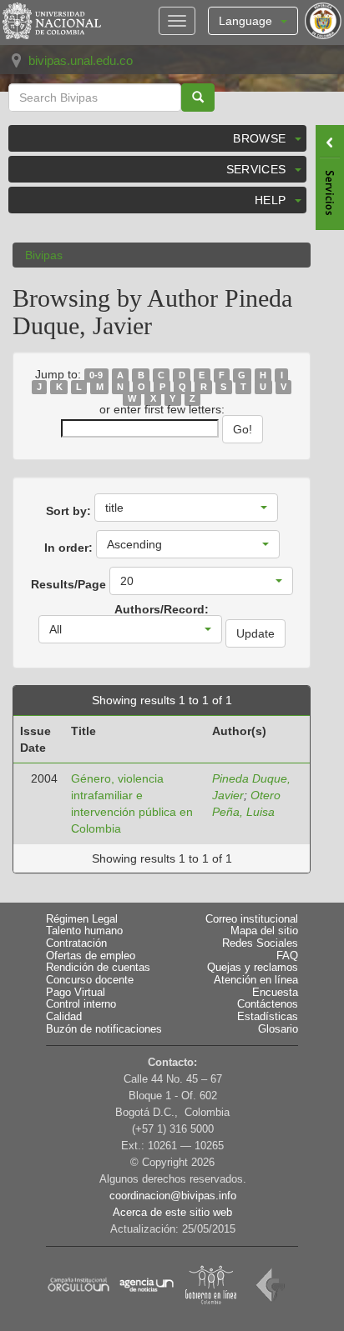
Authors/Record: (161, 609)
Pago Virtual (75, 992)
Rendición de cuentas (98, 967)
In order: (68, 547)
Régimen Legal (82, 919)
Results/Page (68, 584)
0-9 (96, 375)
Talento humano (84, 931)
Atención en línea (256, 980)
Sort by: (68, 511)
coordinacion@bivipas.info (172, 1196)
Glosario (278, 1029)
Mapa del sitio (264, 931)
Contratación (76, 943)
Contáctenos (267, 1004)
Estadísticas (267, 1017)
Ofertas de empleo (90, 956)
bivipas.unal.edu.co (80, 60)
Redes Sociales (260, 943)
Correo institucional (251, 919)
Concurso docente (90, 980)
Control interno (81, 1004)
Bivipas (44, 255)
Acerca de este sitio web (172, 1212)
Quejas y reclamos (252, 967)
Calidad (64, 1017)
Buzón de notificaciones (104, 1029)
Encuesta (275, 992)
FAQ (287, 956)
